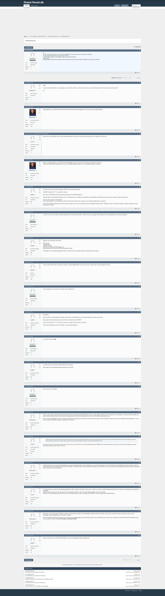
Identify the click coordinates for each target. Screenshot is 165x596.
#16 (139, 436)
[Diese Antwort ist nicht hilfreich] (40, 88)
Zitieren (138, 72)
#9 (139, 262)
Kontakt (140, 590)
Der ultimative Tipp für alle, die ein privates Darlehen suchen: (88, 564)
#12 (139, 336)
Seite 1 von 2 (126, 77)
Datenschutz (134, 590)
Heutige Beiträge (26, 7)
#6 (139, 186)
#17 (139, 462)
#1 (139, 50)
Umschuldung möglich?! (68, 564)
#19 (139, 511)
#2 (139, 82)
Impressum (127, 590)
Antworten (28, 47)
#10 (139, 286)
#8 (139, 237)
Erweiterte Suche (136, 7)
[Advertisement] (82, 23)
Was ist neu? (34, 5)
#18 (139, 486)
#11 (139, 312)
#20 (139, 535)
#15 (139, 412)
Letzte (137, 77)
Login (117, 5)
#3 (139, 106)
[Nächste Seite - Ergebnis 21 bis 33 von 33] (134, 78)
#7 (139, 212)
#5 (139, 160)
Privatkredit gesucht (29, 570)
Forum (26, 5)
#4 (139, 133)
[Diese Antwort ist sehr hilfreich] (40, 85)
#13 (139, 362)
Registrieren (125, 5)
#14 (139, 386)
